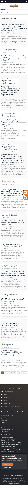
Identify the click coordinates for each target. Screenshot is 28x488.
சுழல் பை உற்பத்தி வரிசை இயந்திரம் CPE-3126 (9, 451)
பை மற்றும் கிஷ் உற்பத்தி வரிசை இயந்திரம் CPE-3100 (10, 449)
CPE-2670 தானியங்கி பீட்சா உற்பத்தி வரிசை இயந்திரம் (11, 440)
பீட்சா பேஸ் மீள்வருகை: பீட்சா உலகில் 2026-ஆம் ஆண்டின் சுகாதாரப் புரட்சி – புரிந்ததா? (13, 58)
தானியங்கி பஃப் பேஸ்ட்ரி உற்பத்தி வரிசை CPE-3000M (11, 444)
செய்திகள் (7, 12)
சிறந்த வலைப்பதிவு (4, 431)
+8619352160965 (7, 403)
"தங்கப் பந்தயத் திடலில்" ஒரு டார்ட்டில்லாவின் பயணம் (11, 324)
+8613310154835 (7, 397)
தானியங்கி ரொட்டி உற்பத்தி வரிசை (7, 437)
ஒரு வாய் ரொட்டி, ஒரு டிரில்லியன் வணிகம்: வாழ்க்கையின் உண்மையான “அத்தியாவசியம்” (14, 222)
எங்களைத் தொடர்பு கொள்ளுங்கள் (7, 429)
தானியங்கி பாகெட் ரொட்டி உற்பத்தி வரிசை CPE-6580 (11, 442)
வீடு (1, 12)
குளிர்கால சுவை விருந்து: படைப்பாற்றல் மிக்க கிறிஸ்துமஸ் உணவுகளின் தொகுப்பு (11, 353)
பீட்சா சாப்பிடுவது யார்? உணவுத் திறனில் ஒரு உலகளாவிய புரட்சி (11, 245)
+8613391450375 (7, 400)
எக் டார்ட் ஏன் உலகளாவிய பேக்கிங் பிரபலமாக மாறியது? (12, 300)
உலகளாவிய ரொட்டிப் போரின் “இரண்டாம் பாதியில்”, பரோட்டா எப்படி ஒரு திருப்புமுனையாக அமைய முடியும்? (13, 123)
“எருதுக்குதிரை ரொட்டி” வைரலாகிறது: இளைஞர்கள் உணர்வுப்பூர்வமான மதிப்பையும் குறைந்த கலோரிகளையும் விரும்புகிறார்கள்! (11, 91)
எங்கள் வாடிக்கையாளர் (5, 424)
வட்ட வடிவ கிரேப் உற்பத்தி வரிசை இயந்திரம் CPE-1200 (11, 447)
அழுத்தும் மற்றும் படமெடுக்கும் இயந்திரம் (8, 446)
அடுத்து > (13, 372)
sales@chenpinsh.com (8, 391)
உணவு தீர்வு (3, 425)
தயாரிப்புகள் (3, 422)
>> (18, 372)
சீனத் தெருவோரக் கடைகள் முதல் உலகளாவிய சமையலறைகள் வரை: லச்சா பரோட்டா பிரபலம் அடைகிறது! (13, 273)
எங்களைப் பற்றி (4, 420)
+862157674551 (7, 394)
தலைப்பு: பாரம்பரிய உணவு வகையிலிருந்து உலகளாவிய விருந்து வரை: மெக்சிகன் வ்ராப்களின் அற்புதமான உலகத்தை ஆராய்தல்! (13, 192)
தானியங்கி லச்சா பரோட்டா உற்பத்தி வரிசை (8, 439)
